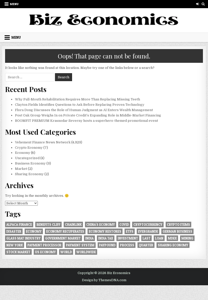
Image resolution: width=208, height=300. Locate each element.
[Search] (203, 4)
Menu (14, 4)
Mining (187, 238)
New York (14, 245)
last (146, 238)
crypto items (178, 224)
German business (177, 231)
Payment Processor (44, 245)
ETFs (129, 231)
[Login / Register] (197, 4)
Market (21, 169)
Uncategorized (27, 158)
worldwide (86, 252)
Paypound (107, 245)
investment (128, 238)
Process (127, 245)
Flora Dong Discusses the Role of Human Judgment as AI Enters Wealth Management (84, 110)
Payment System (80, 245)
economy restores (105, 231)
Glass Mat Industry (23, 238)
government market (63, 238)
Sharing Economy (29, 174)
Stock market (18, 252)
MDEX (172, 238)
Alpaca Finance (19, 224)
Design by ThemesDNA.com (104, 280)
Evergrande (148, 231)
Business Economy (30, 163)
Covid (124, 224)
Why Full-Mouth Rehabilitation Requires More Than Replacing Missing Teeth (77, 99)
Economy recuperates (65, 231)
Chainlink (73, 224)
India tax (105, 238)
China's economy (100, 224)
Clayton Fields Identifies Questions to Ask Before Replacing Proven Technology (79, 105)
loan (159, 238)
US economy (45, 252)
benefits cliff (48, 224)
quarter (146, 245)
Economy (22, 153)
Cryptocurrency (147, 224)
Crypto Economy (29, 147)
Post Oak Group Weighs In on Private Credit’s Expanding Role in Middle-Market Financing (88, 115)
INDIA (89, 238)
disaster (13, 231)
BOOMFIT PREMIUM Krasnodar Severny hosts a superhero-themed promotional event (86, 121)
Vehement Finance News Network (43, 142)
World (66, 252)
